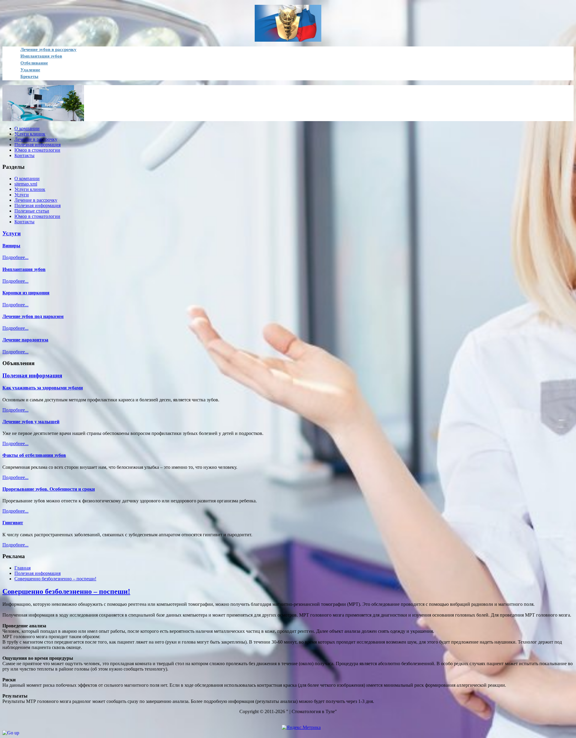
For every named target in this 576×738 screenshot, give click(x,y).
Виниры (11, 245)
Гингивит (12, 522)
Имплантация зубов (24, 269)
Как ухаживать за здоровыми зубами (42, 387)
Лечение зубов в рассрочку (48, 49)
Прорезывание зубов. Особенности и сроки (48, 489)
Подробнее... (15, 257)
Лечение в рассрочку (35, 200)
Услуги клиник (29, 189)
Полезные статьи (31, 210)
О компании (27, 178)
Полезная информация (37, 205)
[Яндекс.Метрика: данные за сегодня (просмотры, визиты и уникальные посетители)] (301, 727)
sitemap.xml (25, 183)
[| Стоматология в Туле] (288, 23)
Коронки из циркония (26, 292)
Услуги (21, 194)
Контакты (24, 221)
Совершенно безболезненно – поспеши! (66, 591)
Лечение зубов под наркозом (33, 316)
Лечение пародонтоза (25, 339)
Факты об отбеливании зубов (34, 455)
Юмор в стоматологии (37, 216)
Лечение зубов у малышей (30, 421)
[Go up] (10, 732)
